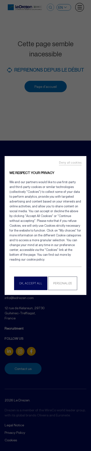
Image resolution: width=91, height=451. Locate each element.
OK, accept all (30, 283)
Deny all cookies (70, 162)
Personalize (62, 283)
